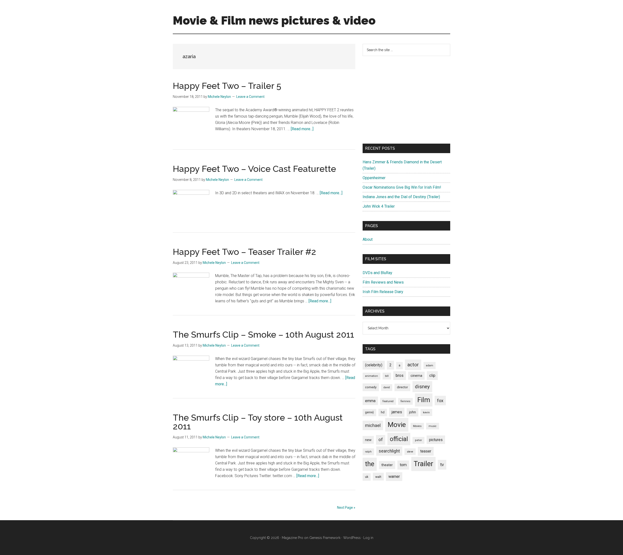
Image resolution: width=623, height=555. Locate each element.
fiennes (405, 401)
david (387, 387)
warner (394, 476)
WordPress (352, 538)
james (397, 412)
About (368, 239)
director (402, 387)
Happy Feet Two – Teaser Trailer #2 (244, 252)
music (433, 426)
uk (366, 477)
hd (383, 412)
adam (429, 365)
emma (370, 400)
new (368, 440)
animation (371, 376)
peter (418, 440)
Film (423, 400)
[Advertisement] (406, 100)
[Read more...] (302, 129)
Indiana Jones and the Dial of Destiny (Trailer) (401, 196)
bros (399, 375)
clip (432, 375)
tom (403, 464)
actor (413, 365)
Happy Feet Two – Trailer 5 (227, 86)
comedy (370, 387)
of (380, 439)
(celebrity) (373, 365)
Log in (368, 538)
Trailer (423, 464)
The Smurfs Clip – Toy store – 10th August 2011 (258, 421)
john (412, 412)
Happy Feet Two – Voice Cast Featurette (254, 169)
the (369, 464)
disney (422, 386)
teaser (425, 451)
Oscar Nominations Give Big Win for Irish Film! (402, 187)
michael (373, 425)
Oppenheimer (374, 178)
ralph (368, 451)
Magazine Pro (292, 538)
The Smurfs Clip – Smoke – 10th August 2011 (263, 334)
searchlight (389, 451)
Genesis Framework (324, 538)
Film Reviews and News (383, 282)
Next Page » (346, 507)
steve (410, 451)
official (399, 439)
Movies (417, 426)
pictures (436, 439)
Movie (397, 425)
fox (440, 400)
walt (378, 477)
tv (442, 464)
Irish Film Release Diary (383, 291)
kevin (426, 412)
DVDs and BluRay (377, 272)
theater (387, 465)
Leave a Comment (250, 97)
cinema (416, 376)
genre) (369, 412)
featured (388, 401)
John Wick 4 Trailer (379, 206)
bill (387, 376)
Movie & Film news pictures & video (274, 20)
